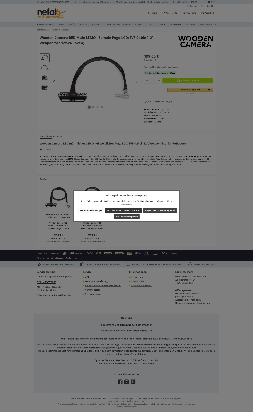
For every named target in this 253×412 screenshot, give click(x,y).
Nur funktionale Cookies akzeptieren (123, 210)
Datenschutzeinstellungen (90, 210)
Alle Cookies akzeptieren (127, 216)
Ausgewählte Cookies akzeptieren (160, 210)
